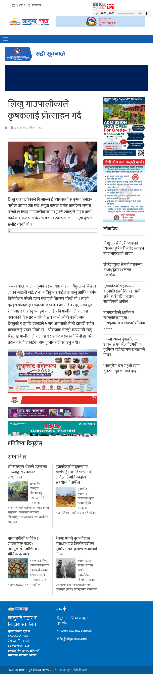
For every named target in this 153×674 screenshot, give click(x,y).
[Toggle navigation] (5, 39)
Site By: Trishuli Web (73, 670)
